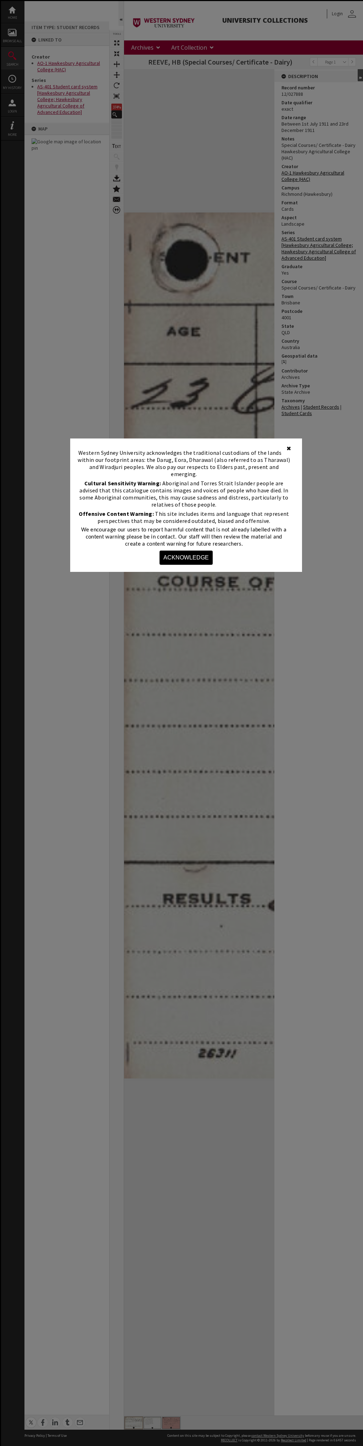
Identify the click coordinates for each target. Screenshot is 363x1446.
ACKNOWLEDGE (186, 557)
